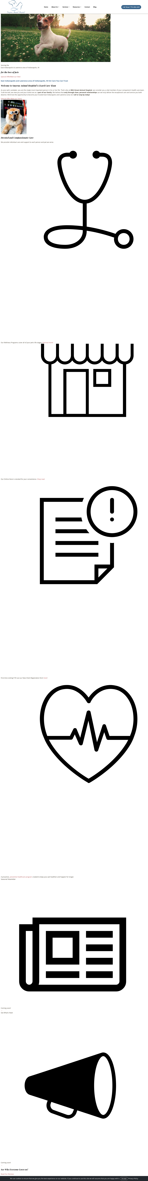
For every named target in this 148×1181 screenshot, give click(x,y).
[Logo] (16, 7)
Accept (124, 1178)
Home (46, 7)
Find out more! (47, 342)
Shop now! (41, 479)
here (45, 678)
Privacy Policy (133, 1178)
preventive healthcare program (21, 877)
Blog (94, 7)
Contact (87, 7)
